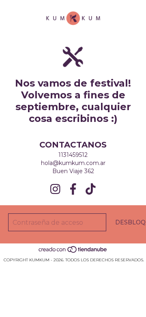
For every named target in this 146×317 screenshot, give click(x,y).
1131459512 (73, 154)
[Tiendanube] (73, 251)
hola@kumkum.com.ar (73, 163)
